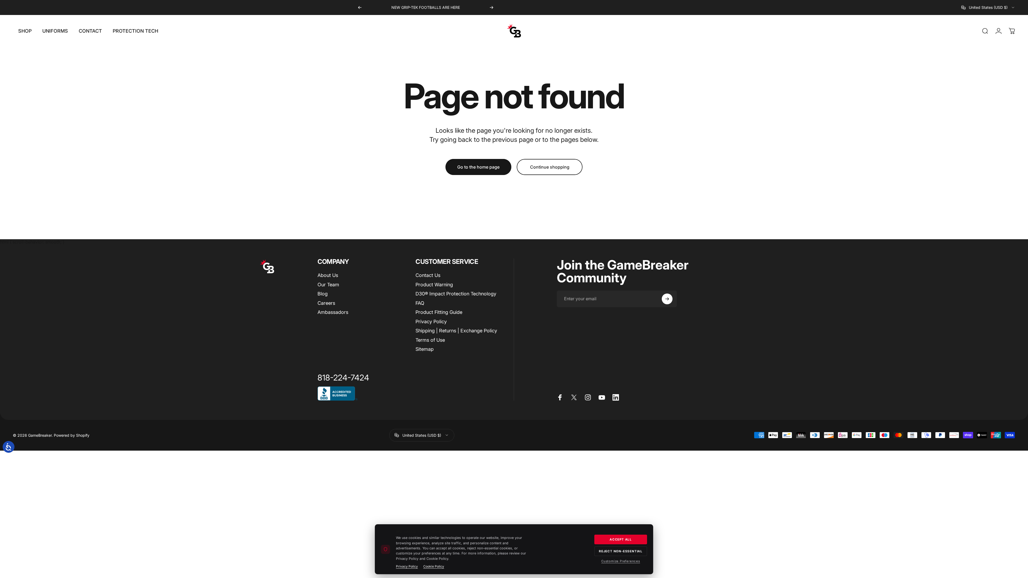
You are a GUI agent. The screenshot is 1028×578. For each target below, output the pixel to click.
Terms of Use (430, 340)
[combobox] (988, 7)
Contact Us (427, 275)
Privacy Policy (431, 321)
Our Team (328, 284)
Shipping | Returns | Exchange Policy (456, 330)
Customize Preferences (620, 561)
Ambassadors (333, 312)
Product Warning (434, 284)
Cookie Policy (433, 566)
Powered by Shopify (71, 435)
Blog (323, 293)
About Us (328, 275)
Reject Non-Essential (620, 551)
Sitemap (424, 349)
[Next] (491, 7)
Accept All (621, 539)
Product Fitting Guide (438, 312)
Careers (326, 303)
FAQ (419, 303)
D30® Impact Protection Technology (455, 293)
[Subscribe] (667, 299)
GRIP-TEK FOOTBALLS (421, 7)
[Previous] (360, 7)
